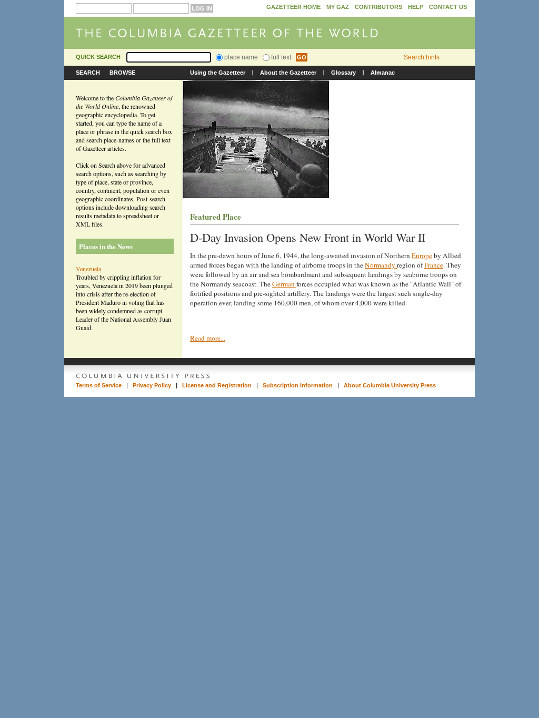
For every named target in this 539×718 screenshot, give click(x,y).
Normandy (381, 265)
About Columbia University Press (390, 385)
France (433, 265)
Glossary (343, 72)
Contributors (378, 7)
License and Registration (217, 385)
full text (280, 57)
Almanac (383, 72)
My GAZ (337, 7)
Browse (122, 72)
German (284, 284)
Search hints (422, 57)
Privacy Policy (152, 385)
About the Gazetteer (288, 72)
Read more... (207, 338)
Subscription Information (298, 385)
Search (88, 72)
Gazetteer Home (293, 7)
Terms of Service (99, 385)
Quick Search (98, 57)
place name (240, 57)
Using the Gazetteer (217, 72)
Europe (422, 255)
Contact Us (448, 7)
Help (415, 7)
